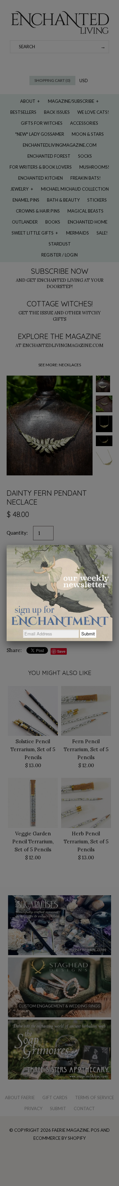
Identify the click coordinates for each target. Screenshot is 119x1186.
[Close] (112, 545)
